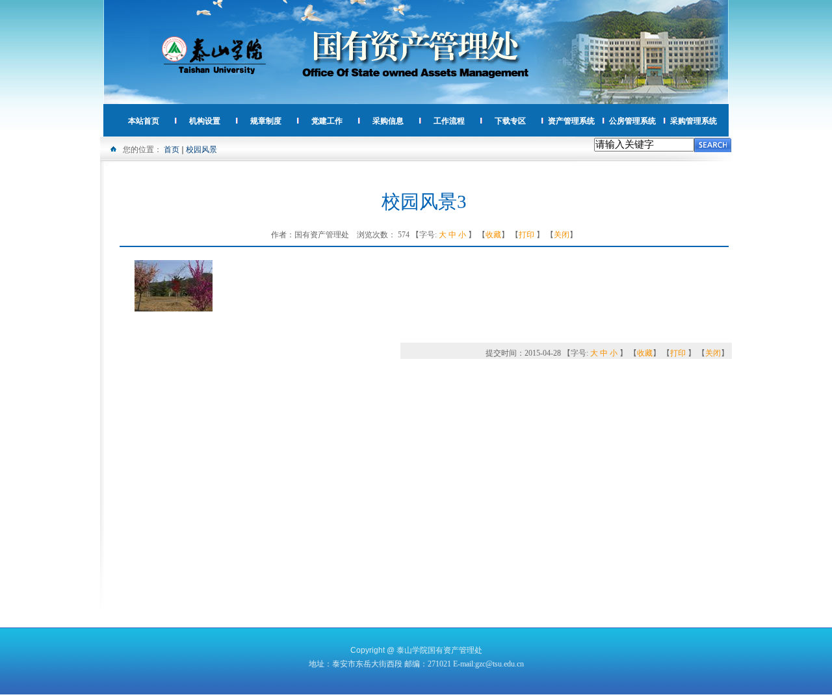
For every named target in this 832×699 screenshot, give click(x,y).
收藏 (493, 234)
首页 (171, 149)
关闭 (561, 234)
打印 (526, 234)
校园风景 (201, 149)
